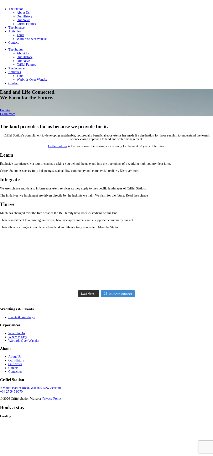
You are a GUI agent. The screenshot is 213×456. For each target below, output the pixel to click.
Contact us (15, 371)
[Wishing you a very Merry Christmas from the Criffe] (133, 261)
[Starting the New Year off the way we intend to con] (80, 261)
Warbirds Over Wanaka (32, 39)
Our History (24, 16)
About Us (23, 12)
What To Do (16, 333)
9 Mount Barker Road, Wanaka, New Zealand (30, 388)
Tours (20, 35)
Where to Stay (17, 337)
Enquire (5, 110)
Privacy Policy (52, 398)
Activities (14, 31)
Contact (13, 42)
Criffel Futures (26, 24)
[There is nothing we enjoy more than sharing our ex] (26, 261)
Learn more (7, 114)
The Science (16, 27)
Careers (13, 368)
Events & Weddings (21, 317)
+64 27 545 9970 (11, 391)
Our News (23, 20)
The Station (16, 9)
